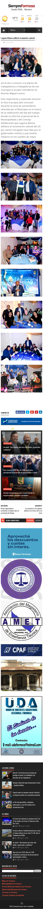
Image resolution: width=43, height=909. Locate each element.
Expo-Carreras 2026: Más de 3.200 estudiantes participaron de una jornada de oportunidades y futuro (20, 471)
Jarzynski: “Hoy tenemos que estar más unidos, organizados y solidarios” (21, 448)
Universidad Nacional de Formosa (14, 889)
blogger (38, 520)
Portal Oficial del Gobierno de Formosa (16, 886)
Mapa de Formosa (8, 881)
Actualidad (9, 42)
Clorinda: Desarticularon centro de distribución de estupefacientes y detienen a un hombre (19, 494)
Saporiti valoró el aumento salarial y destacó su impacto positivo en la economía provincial (26, 793)
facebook (30, 520)
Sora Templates (29, 906)
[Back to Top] (22, 903)
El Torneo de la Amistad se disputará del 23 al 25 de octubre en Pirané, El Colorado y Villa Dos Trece (26, 821)
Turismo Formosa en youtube (13, 895)
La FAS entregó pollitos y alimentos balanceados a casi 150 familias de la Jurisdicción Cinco (24, 804)
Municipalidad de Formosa (12, 883)
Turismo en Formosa (9, 892)
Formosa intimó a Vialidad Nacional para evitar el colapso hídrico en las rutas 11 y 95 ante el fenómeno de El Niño (27, 832)
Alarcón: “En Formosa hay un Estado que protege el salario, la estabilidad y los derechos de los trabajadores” (24, 775)
